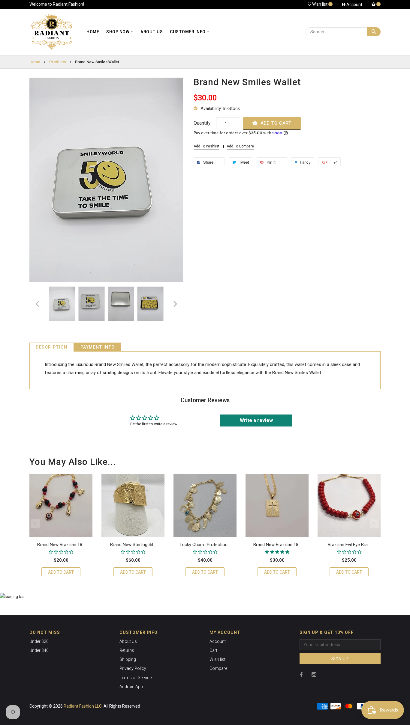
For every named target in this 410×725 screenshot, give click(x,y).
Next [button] (374, 523)
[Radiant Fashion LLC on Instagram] (314, 674)
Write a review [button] (256, 420)
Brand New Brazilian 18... (61, 544)
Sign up (340, 658)
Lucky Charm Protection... (205, 544)
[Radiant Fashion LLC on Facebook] (301, 674)
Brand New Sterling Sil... (133, 544)
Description (52, 347)
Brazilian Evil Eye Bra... (349, 544)
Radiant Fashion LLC (83, 706)
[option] (62, 304)
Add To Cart (275, 123)
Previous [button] (35, 523)
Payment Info (97, 347)
